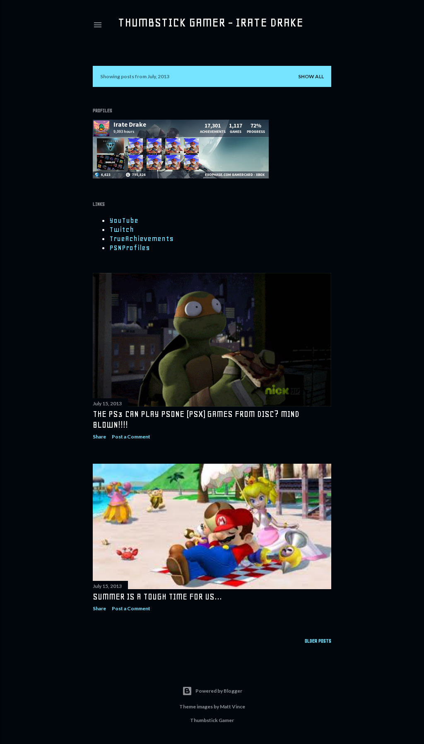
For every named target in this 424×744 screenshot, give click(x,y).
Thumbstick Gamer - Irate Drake (210, 22)
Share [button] (99, 436)
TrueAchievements (141, 238)
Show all (311, 76)
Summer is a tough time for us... (157, 597)
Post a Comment (131, 436)
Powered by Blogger (218, 691)
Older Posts (318, 641)
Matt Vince (232, 706)
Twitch (121, 229)
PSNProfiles (129, 247)
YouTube (123, 220)
